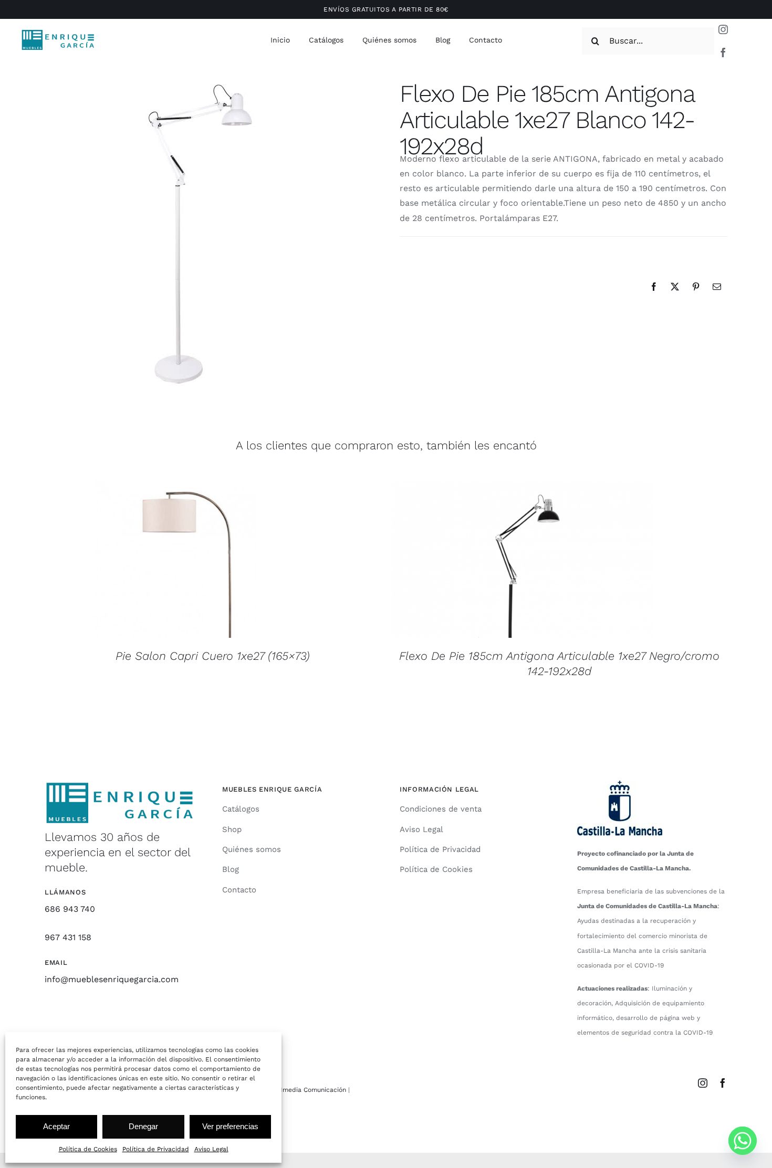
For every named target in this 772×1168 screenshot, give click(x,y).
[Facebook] (653, 286)
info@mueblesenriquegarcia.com (112, 979)
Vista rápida (176, 560)
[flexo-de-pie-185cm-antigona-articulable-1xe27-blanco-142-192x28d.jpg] (202, 233)
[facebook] (723, 52)
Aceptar (56, 1126)
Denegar (143, 1126)
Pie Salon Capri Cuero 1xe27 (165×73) (213, 655)
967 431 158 (68, 937)
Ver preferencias (230, 1126)
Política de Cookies (88, 1149)
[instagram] (723, 29)
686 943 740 (70, 909)
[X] (674, 286)
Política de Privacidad (155, 1149)
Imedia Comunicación (312, 1089)
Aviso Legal (211, 1149)
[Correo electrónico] (716, 286)
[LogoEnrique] (58, 33)
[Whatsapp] (742, 1141)
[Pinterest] (695, 286)
